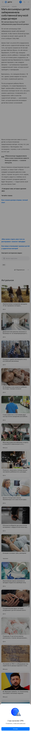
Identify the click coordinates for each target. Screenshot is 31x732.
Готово (15, 729)
